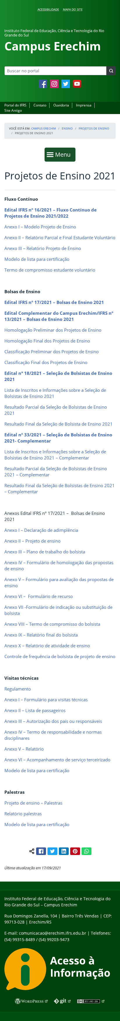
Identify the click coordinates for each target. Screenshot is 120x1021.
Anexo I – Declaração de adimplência (41, 530)
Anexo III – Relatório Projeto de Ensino (42, 248)
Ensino (67, 128)
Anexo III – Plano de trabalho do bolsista (44, 552)
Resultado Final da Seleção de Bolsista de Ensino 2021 (58, 424)
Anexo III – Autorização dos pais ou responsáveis (53, 721)
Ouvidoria (61, 105)
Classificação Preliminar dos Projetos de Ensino (51, 351)
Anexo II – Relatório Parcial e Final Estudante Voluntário (59, 237)
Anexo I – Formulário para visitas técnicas (46, 699)
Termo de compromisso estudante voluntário (49, 270)
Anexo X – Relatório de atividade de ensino (47, 645)
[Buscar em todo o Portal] (111, 70)
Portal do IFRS (15, 105)
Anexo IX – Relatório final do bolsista (41, 635)
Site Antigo (13, 110)
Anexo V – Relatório (24, 749)
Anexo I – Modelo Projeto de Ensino (40, 227)
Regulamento (17, 689)
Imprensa (83, 105)
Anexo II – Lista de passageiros (35, 710)
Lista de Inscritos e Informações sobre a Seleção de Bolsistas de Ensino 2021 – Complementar (55, 455)
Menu (64, 154)
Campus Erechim (43, 128)
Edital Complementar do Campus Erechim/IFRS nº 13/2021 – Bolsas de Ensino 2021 (58, 316)
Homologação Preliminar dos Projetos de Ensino (52, 330)
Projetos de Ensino (94, 128)
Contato (39, 105)
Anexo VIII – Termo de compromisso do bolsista (52, 624)
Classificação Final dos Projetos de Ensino (45, 362)
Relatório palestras (23, 814)
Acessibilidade (48, 9)
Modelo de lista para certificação (36, 259)
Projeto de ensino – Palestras (33, 803)
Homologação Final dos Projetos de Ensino (47, 341)
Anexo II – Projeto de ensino (32, 541)
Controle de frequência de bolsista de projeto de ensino (59, 656)
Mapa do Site (73, 9)
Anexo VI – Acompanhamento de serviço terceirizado (57, 760)
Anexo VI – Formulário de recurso (38, 596)
